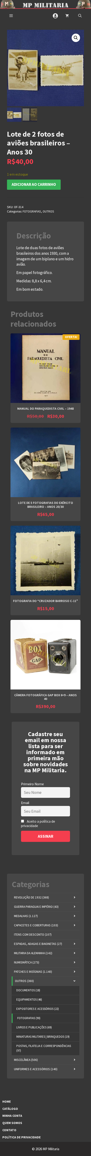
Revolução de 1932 (31, 897)
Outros (48, 211)
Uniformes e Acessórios (35, 1069)
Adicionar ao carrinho (34, 184)
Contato (9, 1130)
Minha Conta (12, 1116)
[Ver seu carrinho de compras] (67, 16)
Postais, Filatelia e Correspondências (43, 1048)
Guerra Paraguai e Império (36, 907)
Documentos (28, 990)
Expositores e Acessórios (37, 1009)
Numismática (26, 962)
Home (6, 1102)
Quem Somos (12, 1123)
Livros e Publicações (34, 1027)
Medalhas (26, 916)
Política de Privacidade (21, 1137)
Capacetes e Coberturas (36, 925)
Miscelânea (26, 1060)
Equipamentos (29, 999)
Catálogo (10, 1109)
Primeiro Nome (32, 784)
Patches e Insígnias (33, 972)
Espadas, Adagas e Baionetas (38, 944)
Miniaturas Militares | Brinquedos (43, 1037)
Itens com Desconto (33, 935)
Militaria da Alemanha (33, 953)
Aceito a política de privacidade (38, 823)
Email (25, 803)
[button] (80, 16)
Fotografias (32, 211)
